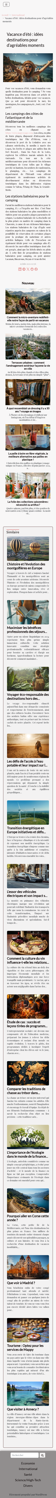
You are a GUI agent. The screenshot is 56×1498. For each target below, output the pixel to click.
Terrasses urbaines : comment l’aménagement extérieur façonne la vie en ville (28, 365)
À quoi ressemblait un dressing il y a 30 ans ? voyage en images (28, 410)
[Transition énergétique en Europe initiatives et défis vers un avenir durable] (28, 812)
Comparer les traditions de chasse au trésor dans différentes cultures (26, 1093)
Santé (28, 1474)
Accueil (5, 15)
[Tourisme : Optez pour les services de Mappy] (28, 1329)
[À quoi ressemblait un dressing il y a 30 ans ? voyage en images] (27, 392)
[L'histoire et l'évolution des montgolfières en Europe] (28, 548)
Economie (28, 1463)
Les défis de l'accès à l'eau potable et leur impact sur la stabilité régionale (27, 765)
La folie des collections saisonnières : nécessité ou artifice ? (28, 503)
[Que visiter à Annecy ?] (28, 1393)
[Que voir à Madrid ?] (28, 1267)
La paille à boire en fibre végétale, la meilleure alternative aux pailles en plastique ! (28, 456)
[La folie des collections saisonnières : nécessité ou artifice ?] (27, 486)
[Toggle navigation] (6, 4)
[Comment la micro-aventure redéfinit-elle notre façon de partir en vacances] (27, 301)
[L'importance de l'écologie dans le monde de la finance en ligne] (28, 1136)
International (18, 15)
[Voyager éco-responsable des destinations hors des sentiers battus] (28, 678)
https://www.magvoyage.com (19, 132)
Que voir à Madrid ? (21, 1283)
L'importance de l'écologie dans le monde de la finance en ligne (26, 1156)
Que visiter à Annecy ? (23, 1409)
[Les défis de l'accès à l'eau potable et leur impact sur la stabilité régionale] (28, 745)
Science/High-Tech (28, 1480)
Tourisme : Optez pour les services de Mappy (25, 1347)
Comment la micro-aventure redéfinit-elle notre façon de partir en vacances (28, 319)
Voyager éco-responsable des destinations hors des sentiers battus (28, 698)
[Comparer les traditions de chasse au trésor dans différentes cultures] (28, 1073)
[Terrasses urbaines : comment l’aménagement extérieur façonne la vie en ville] (27, 346)
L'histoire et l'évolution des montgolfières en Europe (26, 566)
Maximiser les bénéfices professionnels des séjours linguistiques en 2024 (26, 631)
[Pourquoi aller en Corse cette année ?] (28, 1200)
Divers (28, 1485)
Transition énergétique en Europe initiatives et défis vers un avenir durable (25, 832)
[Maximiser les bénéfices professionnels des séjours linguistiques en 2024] (28, 612)
